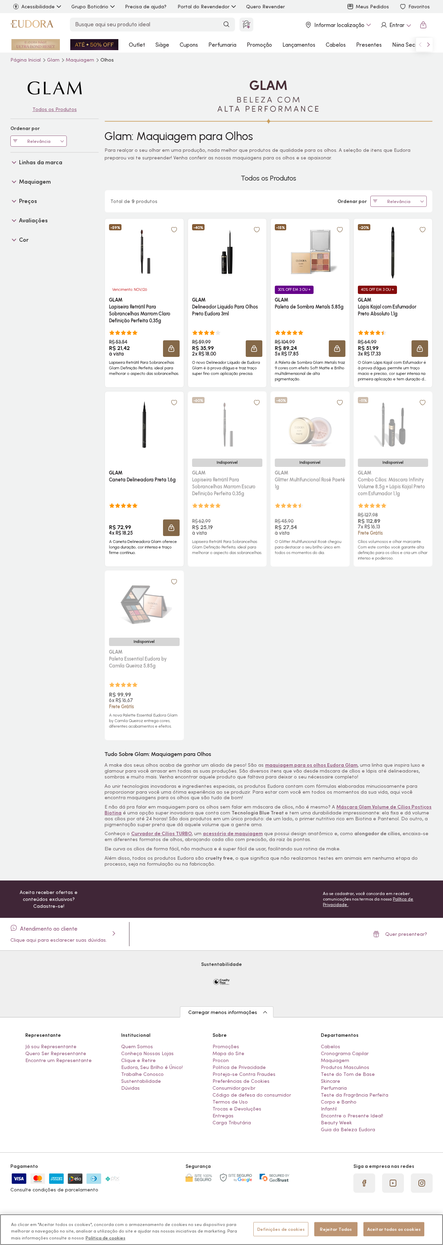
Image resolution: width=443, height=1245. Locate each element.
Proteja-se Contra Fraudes (244, 1074)
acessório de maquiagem (233, 833)
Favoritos (419, 6)
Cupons (189, 44)
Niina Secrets (408, 44)
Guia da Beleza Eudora (348, 1129)
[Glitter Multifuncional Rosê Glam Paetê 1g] (310, 424)
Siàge (162, 44)
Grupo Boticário (89, 6)
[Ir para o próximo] (428, 44)
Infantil (329, 1109)
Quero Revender (265, 6)
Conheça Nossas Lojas (147, 1053)
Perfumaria (222, 44)
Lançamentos (298, 44)
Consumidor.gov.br (234, 1088)
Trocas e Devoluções (237, 1109)
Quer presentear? (406, 934)
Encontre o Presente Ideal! (352, 1116)
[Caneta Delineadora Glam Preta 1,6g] (144, 424)
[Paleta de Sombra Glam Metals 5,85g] (310, 251)
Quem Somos (137, 1046)
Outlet (137, 44)
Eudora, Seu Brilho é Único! (152, 1067)
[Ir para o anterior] (420, 44)
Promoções (226, 1046)
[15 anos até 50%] (94, 44)
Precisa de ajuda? (145, 6)
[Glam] (54, 88)
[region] (221, 1229)
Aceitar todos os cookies (394, 1229)
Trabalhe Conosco (142, 1074)
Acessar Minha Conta (396, 25)
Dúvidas (130, 1088)
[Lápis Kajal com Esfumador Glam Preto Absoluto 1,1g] (393, 251)
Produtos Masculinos (345, 1067)
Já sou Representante (50, 1046)
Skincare (330, 1081)
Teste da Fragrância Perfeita (354, 1095)
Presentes (369, 44)
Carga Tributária (232, 1122)
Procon (221, 1060)
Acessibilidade (38, 6)
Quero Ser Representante (55, 1053)
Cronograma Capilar (345, 1053)
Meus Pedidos (372, 6)
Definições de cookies (281, 1229)
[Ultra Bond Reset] (36, 44)
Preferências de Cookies (241, 1081)
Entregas (223, 1116)
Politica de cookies (105, 1238)
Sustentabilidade (141, 1081)
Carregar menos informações (222, 1012)
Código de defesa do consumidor (252, 1095)
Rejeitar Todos (336, 1229)
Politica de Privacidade (239, 1067)
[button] (171, 348)
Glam (54, 60)
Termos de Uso (230, 1102)
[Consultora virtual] (246, 24)
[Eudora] (31, 25)
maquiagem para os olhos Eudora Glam (311, 765)
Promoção (259, 44)
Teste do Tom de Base (348, 1074)
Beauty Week (336, 1122)
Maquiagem (81, 60)
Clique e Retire (138, 1060)
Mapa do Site (228, 1053)
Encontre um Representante (58, 1060)
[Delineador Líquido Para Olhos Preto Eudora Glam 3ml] (227, 251)
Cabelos (336, 44)
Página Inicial (26, 60)
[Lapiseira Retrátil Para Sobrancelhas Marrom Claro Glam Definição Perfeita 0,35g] (144, 251)
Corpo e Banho (338, 1102)
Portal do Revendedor (203, 6)
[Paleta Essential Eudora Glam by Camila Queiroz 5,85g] (144, 603)
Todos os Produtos (55, 109)
